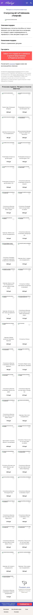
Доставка (16, 611)
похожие (12, 64)
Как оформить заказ (16, 609)
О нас (26, 609)
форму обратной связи (18, 74)
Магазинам (6, 609)
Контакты (6, 611)
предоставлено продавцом (14, 71)
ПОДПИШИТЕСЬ (24, 604)
